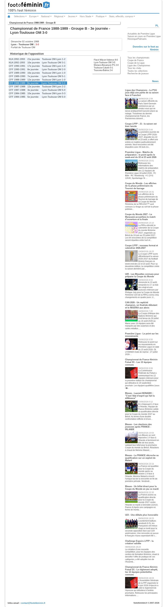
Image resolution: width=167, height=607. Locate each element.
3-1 (63, 62)
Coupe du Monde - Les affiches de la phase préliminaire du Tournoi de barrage (140, 186)
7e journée (32, 76)
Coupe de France (136, 60)
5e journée (32, 96)
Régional (58, 16)
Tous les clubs (134, 68)
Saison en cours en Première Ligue (144, 36)
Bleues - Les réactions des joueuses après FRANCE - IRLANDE (138, 427)
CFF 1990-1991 (17, 66)
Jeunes (71, 16)
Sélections (19, 16)
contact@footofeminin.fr (33, 603)
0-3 (63, 93)
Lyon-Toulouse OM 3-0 (104, 62)
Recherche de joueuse (138, 73)
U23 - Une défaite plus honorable (141, 515)
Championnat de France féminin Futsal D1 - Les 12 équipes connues (141, 362)
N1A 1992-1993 (17, 59)
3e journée (32, 83)
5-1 (63, 76)
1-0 (63, 66)
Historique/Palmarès (137, 39)
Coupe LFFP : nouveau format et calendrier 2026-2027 (141, 246)
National (45, 16)
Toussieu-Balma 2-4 (103, 70)
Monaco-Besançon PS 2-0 (106, 65)
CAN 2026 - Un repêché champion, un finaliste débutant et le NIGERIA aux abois (141, 305)
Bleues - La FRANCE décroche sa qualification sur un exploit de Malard (142, 458)
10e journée (33, 62)
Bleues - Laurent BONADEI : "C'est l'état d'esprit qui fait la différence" (140, 395)
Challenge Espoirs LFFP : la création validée (139, 542)
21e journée (33, 59)
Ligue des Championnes (139, 65)
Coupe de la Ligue (136, 63)
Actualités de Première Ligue (141, 33)
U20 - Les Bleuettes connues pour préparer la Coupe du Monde (142, 275)
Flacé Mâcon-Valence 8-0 (106, 60)
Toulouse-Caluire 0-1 (103, 67)
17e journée (33, 66)
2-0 (63, 69)
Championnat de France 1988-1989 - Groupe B (32, 23)
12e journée (33, 79)
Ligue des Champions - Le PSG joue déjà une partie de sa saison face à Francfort (142, 92)
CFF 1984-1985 (17, 93)
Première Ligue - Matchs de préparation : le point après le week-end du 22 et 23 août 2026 (140, 154)
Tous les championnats (138, 57)
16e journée (33, 72)
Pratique (100, 16)
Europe (33, 16)
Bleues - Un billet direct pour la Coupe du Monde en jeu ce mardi (142, 487)
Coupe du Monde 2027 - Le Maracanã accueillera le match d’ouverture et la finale (140, 217)
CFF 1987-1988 (17, 86)
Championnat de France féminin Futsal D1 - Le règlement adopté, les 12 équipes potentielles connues (141, 571)
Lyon (13, 44)
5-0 (63, 90)
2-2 (63, 86)
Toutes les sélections (138, 71)
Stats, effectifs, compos (121, 16)
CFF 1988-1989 (17, 79)
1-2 (63, 59)
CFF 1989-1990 (17, 72)
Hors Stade (85, 16)
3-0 (63, 83)
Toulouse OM (26, 44)
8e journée (32, 69)
